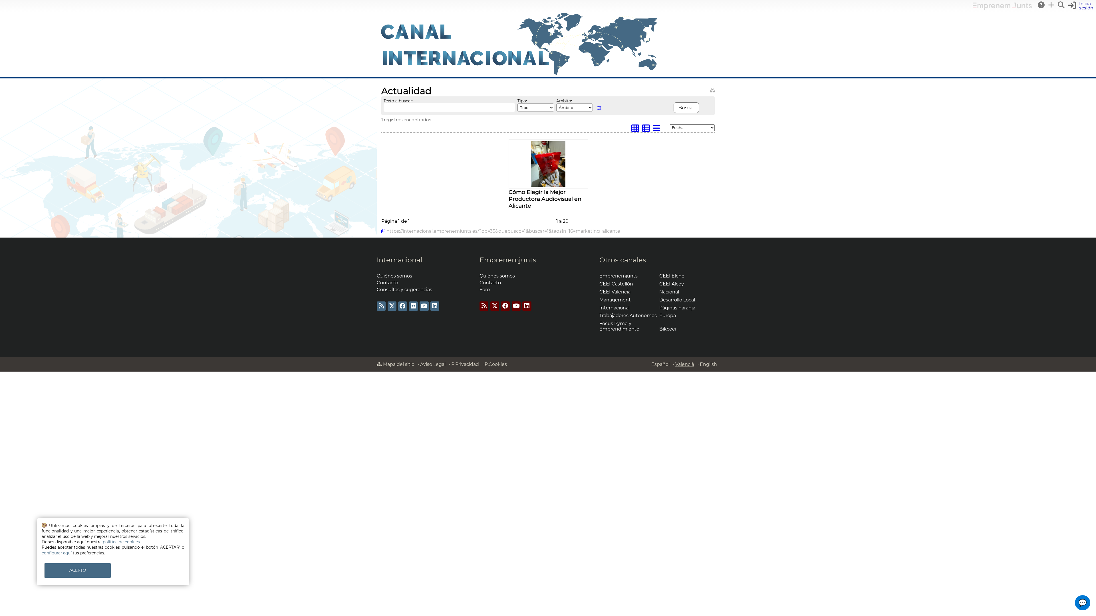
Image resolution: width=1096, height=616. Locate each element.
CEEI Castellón (616, 284)
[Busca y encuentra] (1061, 5)
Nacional (669, 292)
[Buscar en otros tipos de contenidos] (712, 89)
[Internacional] (519, 74)
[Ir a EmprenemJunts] (1002, 8)
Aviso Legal (433, 364)
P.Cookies (496, 364)
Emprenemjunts (508, 260)
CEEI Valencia (614, 292)
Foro (485, 289)
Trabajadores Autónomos (628, 315)
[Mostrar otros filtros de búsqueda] (599, 108)
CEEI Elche (671, 276)
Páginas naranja (677, 308)
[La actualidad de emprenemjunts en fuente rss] (484, 306)
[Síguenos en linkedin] (434, 306)
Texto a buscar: (398, 101)
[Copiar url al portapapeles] (383, 231)
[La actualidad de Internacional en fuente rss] (381, 306)
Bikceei (667, 329)
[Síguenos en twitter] (392, 306)
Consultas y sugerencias (404, 289)
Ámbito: (564, 101)
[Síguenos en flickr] (413, 306)
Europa (667, 315)
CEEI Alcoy (671, 284)
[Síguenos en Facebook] (402, 306)
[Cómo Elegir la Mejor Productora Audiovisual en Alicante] (548, 185)
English (708, 364)
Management (615, 300)
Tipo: (522, 101)
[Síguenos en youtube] (424, 306)
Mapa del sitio (398, 364)
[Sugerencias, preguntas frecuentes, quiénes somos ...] (1041, 5)
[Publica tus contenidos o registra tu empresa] (1051, 5)
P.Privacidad (465, 364)
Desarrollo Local (677, 300)
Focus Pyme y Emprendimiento (619, 326)
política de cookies (121, 542)
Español (660, 364)
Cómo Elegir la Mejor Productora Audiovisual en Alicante (545, 199)
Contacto (387, 282)
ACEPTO (77, 570)
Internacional (399, 260)
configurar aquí (57, 553)
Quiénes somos (394, 276)
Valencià (684, 364)
